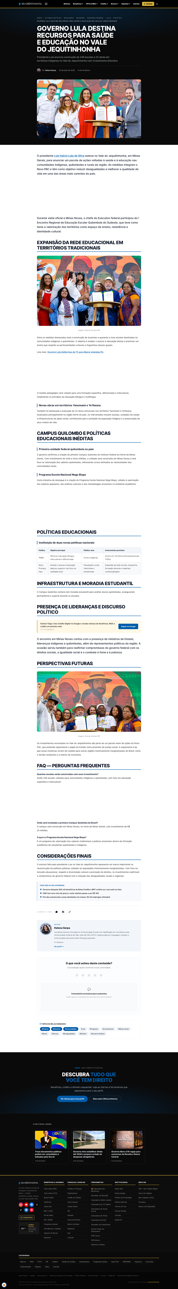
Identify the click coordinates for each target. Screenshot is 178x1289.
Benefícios (77, 4)
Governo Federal (95, 18)
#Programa (94, 1029)
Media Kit (118, 1220)
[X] (37, 1204)
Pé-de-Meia (48, 1215)
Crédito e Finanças (75, 1189)
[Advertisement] (89, 196)
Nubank (70, 1215)
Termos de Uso (120, 1206)
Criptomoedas (25, 1267)
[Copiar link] (69, 912)
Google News (28, 1217)
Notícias (67, 4)
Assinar (149, 4)
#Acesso (55, 1034)
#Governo (56, 1029)
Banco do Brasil (73, 1224)
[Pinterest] (31, 1210)
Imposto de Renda (51, 1233)
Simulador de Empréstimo (100, 1225)
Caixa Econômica (74, 1220)
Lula (108, 18)
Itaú (69, 1233)
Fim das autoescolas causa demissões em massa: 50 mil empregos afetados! (76, 897)
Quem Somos (23, 1275)
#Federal (45, 1029)
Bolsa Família (49, 1198)
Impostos (124, 4)
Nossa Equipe (120, 1193)
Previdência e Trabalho (52, 1229)
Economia (149, 1262)
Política (117, 18)
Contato (118, 1215)
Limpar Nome (72, 1206)
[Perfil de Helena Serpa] (39, 70)
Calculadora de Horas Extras (99, 1210)
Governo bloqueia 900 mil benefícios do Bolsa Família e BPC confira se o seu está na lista (82, 889)
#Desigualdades (69, 1034)
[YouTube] (26, 1204)
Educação (69, 18)
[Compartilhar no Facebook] (63, 912)
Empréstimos (72, 1193)
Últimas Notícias (53, 18)
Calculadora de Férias (99, 1216)
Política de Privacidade (123, 1198)
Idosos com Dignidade (147, 1206)
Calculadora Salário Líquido (101, 1200)
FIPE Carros (95, 1236)
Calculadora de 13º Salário (101, 1204)
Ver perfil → (59, 946)
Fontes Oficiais (120, 1211)
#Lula (83, 1029)
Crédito (103, 4)
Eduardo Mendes (153, 1282)
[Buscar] (157, 4)
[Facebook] (31, 1204)
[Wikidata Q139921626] (49, 1282)
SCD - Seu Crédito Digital (148, 1189)
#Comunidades (71, 1029)
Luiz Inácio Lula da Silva (69, 155)
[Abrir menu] (46, 4)
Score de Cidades (145, 1193)
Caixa (47, 1267)
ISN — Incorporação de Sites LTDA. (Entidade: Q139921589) (49, 1285)
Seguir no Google (128, 626)
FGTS (40, 1262)
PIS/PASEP (127, 1262)
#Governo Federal (97, 1034)
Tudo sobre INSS (50, 1189)
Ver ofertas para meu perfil (72, 1099)
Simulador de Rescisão (99, 1195)
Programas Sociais (51, 1224)
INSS (31, 1262)
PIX (69, 1211)
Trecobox (142, 1202)
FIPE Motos (95, 1240)
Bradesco (71, 1229)
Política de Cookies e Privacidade (61, 1275)
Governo (80, 18)
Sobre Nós (119, 1189)
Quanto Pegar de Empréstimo (97, 1230)
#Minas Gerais (123, 1029)
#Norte (44, 1034)
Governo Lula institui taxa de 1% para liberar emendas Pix (75, 352)
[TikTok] (21, 1210)
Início (39, 18)
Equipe (32, 1275)
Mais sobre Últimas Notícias (105, 1099)
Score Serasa (72, 1202)
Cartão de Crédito (74, 1198)
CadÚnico (47, 1202)
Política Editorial (121, 1202)
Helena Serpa (50, 70)
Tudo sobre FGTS (50, 1193)
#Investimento (108, 1029)
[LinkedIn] (26, 1210)
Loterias (136, 4)
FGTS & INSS (91, 4)
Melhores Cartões (98, 1245)
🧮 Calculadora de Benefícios (98, 1190)
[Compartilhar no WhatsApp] (56, 912)
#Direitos (83, 1034)
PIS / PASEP (48, 1220)
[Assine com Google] (89, 1003)
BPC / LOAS (48, 1211)
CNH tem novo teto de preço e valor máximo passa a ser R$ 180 (71, 893)
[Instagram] (21, 1204)
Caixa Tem (48, 1206)
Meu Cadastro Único (146, 1198)
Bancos (114, 4)
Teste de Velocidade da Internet (128, 1275)
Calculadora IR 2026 (98, 1220)
